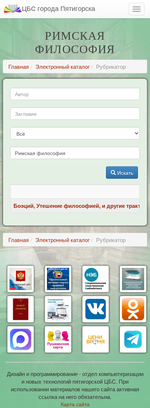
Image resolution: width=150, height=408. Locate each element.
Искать (124, 172)
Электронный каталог (62, 66)
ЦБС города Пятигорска (58, 8)
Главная (18, 66)
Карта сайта (75, 404)
